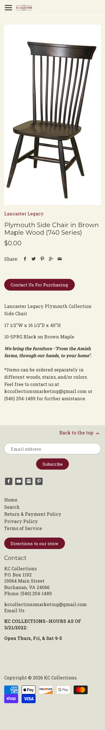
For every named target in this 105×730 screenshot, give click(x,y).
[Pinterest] (39, 481)
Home (10, 500)
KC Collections (60, 677)
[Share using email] (60, 259)
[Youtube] (18, 481)
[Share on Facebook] (25, 259)
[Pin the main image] (42, 259)
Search (12, 507)
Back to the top (76, 432)
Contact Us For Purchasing (39, 285)
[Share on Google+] (51, 259)
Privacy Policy (21, 521)
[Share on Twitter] (34, 259)
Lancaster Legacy (24, 213)
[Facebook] (8, 481)
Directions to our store (34, 543)
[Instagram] (28, 481)
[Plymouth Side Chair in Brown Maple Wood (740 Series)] (52, 115)
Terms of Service (23, 528)
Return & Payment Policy (32, 514)
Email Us (14, 610)
